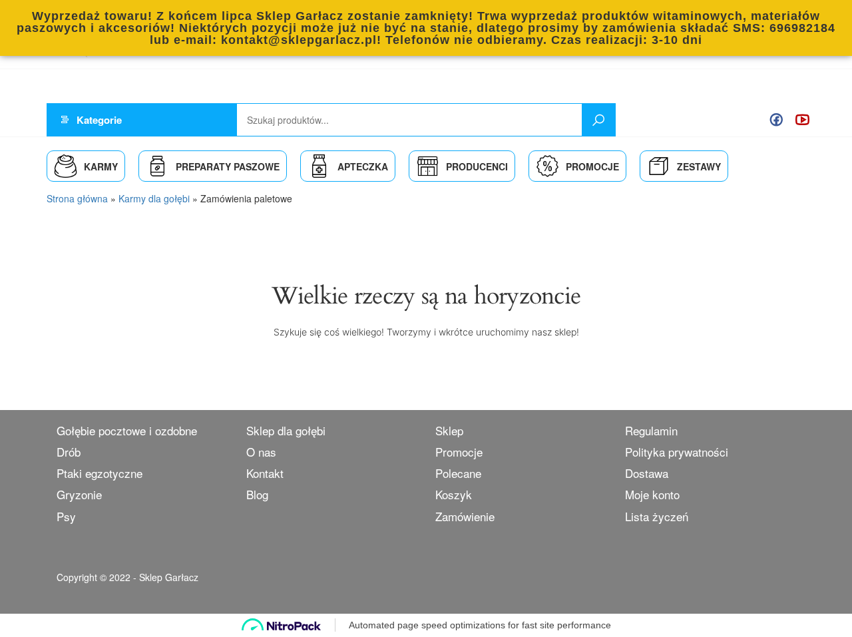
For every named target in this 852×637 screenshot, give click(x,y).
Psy (66, 516)
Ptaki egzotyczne (99, 473)
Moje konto (652, 494)
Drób (69, 451)
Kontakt (265, 473)
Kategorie (99, 119)
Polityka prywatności (676, 451)
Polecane (458, 473)
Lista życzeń (656, 516)
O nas (261, 451)
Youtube (802, 119)
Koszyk (453, 494)
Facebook (776, 119)
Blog (257, 494)
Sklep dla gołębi (285, 430)
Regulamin (651, 430)
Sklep (449, 430)
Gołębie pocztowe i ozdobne (127, 430)
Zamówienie (465, 516)
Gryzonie (79, 494)
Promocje (459, 451)
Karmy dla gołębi (154, 198)
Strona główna (77, 198)
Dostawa (646, 473)
